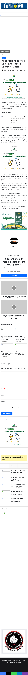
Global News (8, 54)
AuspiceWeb (18, 662)
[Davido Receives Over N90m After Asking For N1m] (6, 473)
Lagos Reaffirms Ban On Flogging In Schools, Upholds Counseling (17, 479)
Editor (5, 70)
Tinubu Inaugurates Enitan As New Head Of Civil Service (6, 338)
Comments (23, 466)
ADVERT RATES (18, 665)
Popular (4, 466)
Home (3, 54)
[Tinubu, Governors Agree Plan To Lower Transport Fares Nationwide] (5, 118)
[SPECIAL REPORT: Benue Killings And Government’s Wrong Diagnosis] (6, 500)
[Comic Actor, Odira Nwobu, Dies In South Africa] (6, 486)
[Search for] (26, 10)
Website (3, 401)
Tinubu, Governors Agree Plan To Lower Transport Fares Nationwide (19, 118)
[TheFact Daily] (14, 6)
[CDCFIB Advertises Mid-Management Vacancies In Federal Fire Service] (6, 493)
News (13, 54)
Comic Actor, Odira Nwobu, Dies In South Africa (18, 485)
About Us (12, 665)
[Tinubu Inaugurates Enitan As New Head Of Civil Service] (7, 331)
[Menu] (2, 10)
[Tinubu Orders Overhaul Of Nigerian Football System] (21, 331)
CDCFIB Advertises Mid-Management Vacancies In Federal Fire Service (18, 492)
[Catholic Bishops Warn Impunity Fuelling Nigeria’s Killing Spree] (21, 347)
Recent (13, 466)
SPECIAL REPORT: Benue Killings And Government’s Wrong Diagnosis (18, 500)
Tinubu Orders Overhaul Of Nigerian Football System (20, 338)
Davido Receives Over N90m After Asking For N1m (18, 471)
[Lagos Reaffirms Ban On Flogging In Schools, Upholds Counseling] (6, 479)
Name (3, 388)
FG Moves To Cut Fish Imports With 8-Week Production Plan (7, 353)
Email (3, 395)
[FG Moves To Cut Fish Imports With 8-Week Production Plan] (7, 347)
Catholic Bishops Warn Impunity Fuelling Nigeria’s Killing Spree (19, 354)
